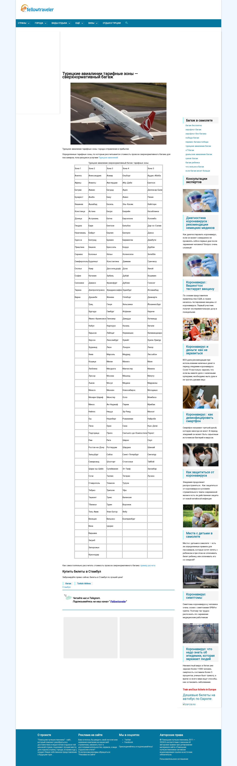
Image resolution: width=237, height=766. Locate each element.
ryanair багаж (192, 158)
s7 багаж (190, 150)
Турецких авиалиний (108, 157)
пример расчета (147, 565)
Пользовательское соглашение (174, 759)
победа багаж (192, 138)
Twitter (128, 740)
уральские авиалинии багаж (199, 154)
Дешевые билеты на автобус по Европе (199, 697)
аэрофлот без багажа (196, 133)
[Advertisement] (39, 72)
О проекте (44, 735)
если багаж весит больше (198, 171)
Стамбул (66, 587)
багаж (68, 583)
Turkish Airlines (84, 583)
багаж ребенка (193, 162)
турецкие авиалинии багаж (198, 146)
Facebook (129, 742)
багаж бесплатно (194, 125)
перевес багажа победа (197, 142)
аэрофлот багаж (193, 129)
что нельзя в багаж (195, 166)
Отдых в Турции (112, 23)
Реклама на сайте (87, 754)
